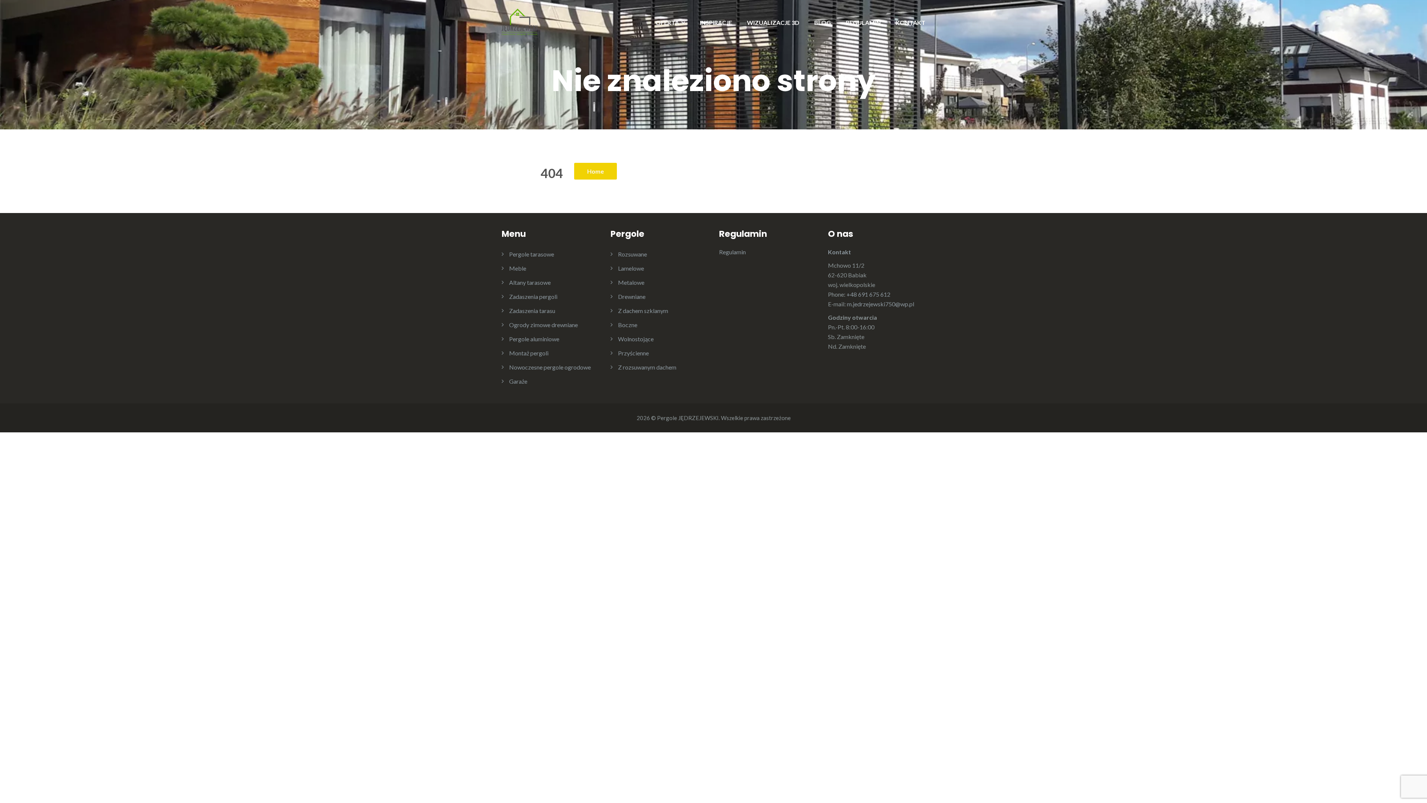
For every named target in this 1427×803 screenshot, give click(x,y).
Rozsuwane (632, 254)
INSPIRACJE (716, 22)
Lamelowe (631, 268)
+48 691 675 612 (868, 294)
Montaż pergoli (529, 353)
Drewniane (631, 296)
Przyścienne (633, 353)
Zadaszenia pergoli (533, 296)
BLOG (822, 22)
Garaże (518, 381)
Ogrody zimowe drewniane (543, 324)
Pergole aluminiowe (534, 338)
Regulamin (732, 251)
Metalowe (631, 282)
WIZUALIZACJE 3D (773, 22)
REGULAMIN (863, 22)
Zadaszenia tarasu (532, 310)
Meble (517, 268)
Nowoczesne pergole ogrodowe (550, 367)
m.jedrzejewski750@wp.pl (880, 303)
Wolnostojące (636, 338)
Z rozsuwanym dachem (647, 367)
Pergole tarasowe (531, 254)
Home (595, 171)
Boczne (627, 324)
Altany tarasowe (530, 282)
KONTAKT (910, 22)
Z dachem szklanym (643, 310)
